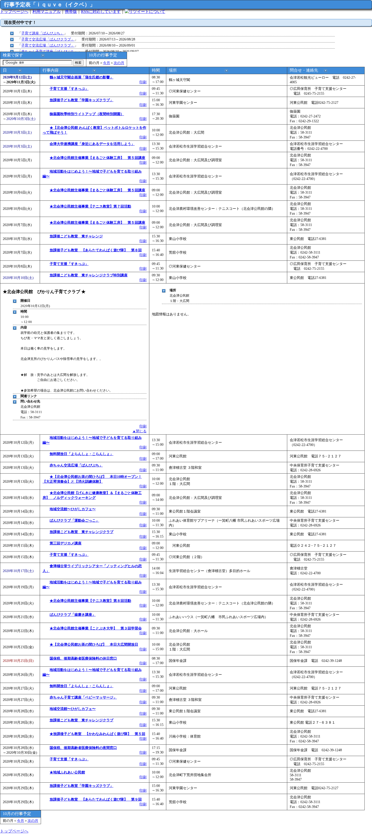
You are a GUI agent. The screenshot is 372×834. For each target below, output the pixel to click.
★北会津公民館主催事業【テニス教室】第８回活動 (90, 601)
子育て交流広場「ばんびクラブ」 (47, 39)
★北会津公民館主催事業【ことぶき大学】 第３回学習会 (96, 628)
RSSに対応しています (101, 11)
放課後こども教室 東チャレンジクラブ (81, 532)
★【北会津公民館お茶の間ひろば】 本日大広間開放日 (94, 644)
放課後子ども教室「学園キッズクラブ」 (81, 100)
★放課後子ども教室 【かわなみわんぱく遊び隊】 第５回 (97, 734)
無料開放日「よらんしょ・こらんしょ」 (81, 454)
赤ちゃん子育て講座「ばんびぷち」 (49, 51)
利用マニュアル (46, 11)
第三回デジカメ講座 (65, 543)
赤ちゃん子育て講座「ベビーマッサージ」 (83, 697)
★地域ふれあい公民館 (67, 772)
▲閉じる (139, 431)
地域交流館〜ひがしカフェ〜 (73, 509)
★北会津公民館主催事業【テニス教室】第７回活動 (90, 206)
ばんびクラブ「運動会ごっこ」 (74, 520)
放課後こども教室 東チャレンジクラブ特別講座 (89, 275)
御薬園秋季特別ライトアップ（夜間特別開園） (87, 114)
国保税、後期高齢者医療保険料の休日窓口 (83, 658)
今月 (106, 63)
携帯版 (71, 11)
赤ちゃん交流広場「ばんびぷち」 (76, 465)
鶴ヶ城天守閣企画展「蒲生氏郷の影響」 (81, 77)
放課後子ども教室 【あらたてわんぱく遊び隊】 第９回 (96, 799)
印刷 (143, 82)
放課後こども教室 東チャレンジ (76, 236)
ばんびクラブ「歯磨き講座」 (73, 615)
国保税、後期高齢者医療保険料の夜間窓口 (83, 748)
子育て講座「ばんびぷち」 (42, 33)
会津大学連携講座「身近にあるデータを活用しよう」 (92, 144)
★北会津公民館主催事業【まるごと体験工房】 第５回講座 (97, 158)
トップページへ (14, 11)
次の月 (119, 63)
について (157, 11)
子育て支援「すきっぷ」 (69, 89)
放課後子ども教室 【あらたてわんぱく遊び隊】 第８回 (96, 250)
